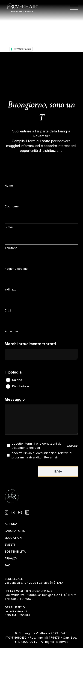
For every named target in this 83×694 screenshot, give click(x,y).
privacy (72, 445)
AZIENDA (11, 523)
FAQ (7, 564)
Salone (17, 380)
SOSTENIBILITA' (16, 551)
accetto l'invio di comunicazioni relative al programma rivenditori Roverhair (42, 455)
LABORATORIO (15, 530)
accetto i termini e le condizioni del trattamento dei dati (37, 445)
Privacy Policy (22, 49)
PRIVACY (11, 557)
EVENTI (10, 544)
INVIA (58, 471)
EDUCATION (13, 537)
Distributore (20, 386)
